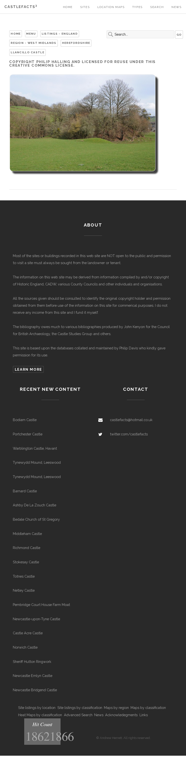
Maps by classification (148, 708)
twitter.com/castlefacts (129, 434)
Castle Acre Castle (28, 633)
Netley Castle (24, 590)
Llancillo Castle (27, 52)
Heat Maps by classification (40, 715)
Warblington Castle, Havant (35, 448)
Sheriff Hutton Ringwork (32, 661)
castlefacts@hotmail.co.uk (131, 420)
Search (157, 7)
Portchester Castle (27, 434)
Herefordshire (76, 43)
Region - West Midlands (33, 43)
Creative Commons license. (42, 65)
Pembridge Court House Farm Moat (41, 605)
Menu (31, 33)
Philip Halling (53, 62)
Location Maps (111, 7)
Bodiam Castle (25, 420)
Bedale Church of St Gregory (36, 519)
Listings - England (60, 33)
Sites (85, 7)
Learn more (28, 369)
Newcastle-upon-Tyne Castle (36, 619)
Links (144, 715)
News (176, 7)
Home (68, 7)
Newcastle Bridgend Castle (35, 690)
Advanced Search (78, 715)
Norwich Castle (25, 647)
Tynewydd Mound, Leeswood (37, 462)
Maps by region (116, 708)
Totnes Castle (24, 576)
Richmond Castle (26, 548)
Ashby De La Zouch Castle (34, 505)
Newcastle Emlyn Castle (32, 676)
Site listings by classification (79, 708)
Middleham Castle (27, 534)
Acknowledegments (121, 715)
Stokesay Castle (26, 562)
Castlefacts (20, 7)
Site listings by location (36, 708)
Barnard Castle (25, 491)
